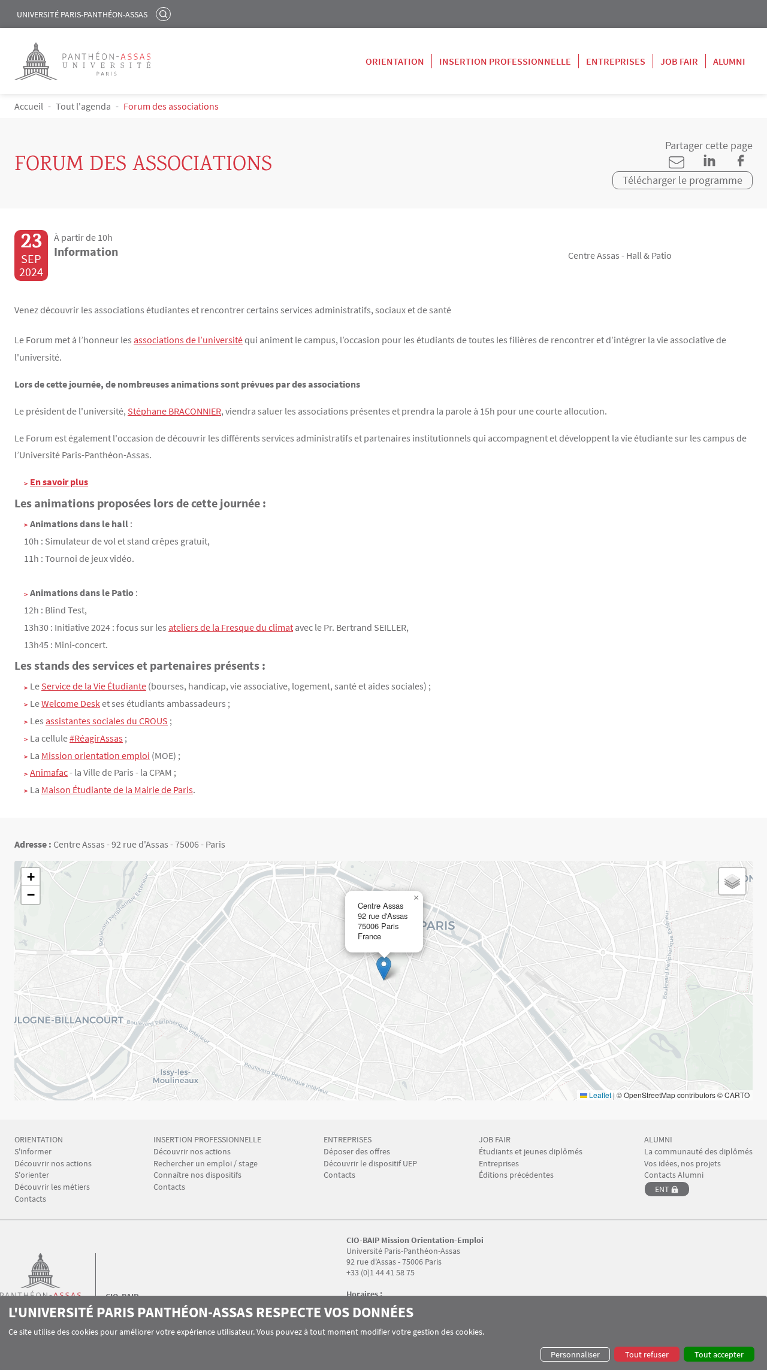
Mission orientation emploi (95, 755)
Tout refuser (647, 1354)
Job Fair (679, 61)
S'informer (33, 1152)
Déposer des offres (357, 1152)
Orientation (395, 61)
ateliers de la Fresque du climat (230, 627)
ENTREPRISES (348, 1140)
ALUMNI (658, 1140)
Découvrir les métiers (52, 1187)
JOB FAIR (495, 1140)
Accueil (28, 106)
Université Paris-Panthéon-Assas (82, 14)
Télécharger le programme (682, 180)
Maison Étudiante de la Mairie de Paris (117, 790)
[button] (383, 968)
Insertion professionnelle (505, 61)
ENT (662, 1189)
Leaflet (599, 1095)
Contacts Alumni (673, 1175)
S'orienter (31, 1175)
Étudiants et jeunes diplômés (530, 1152)
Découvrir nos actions (53, 1164)
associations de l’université (188, 340)
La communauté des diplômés (698, 1152)
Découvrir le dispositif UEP (370, 1164)
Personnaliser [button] (575, 1354)
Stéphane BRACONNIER (174, 411)
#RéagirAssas (96, 738)
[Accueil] (52, 1283)
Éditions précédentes (516, 1175)
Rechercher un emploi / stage (205, 1164)
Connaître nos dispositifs (197, 1175)
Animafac (49, 772)
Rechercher (165, 13)
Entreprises (615, 61)
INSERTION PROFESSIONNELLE (207, 1140)
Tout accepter (719, 1354)
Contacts (30, 1199)
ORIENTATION (38, 1140)
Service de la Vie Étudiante (93, 686)
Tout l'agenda (83, 106)
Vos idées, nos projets (682, 1164)
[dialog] (383, 1333)
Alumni (729, 61)
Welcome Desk (70, 703)
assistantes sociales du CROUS (107, 721)
